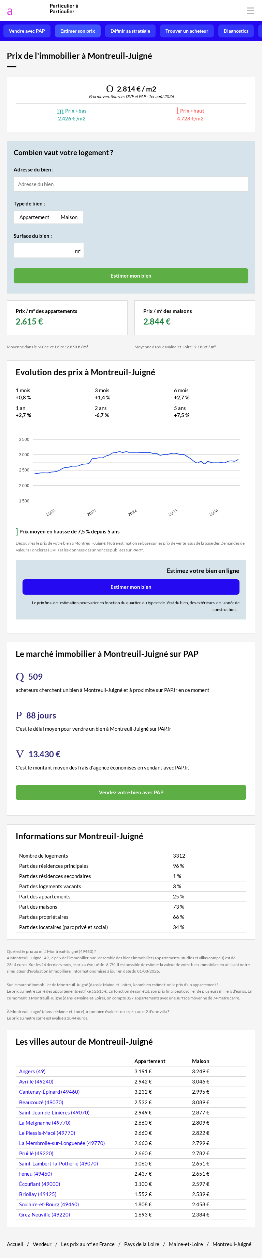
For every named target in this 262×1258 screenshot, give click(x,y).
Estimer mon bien (131, 587)
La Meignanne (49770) (45, 1123)
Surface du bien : (33, 236)
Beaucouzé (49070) (41, 1102)
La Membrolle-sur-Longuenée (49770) (62, 1143)
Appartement (34, 217)
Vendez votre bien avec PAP (131, 792)
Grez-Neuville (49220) (44, 1214)
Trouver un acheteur (186, 31)
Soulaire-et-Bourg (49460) (49, 1204)
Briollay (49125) (38, 1194)
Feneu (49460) (35, 1174)
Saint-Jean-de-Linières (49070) (54, 1112)
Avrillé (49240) (36, 1081)
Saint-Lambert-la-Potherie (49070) (58, 1163)
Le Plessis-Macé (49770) (47, 1133)
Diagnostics (236, 31)
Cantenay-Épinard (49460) (49, 1092)
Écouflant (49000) (39, 1184)
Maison (69, 217)
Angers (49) (32, 1071)
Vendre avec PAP (27, 31)
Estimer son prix (77, 31)
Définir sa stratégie (130, 31)
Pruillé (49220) (36, 1153)
